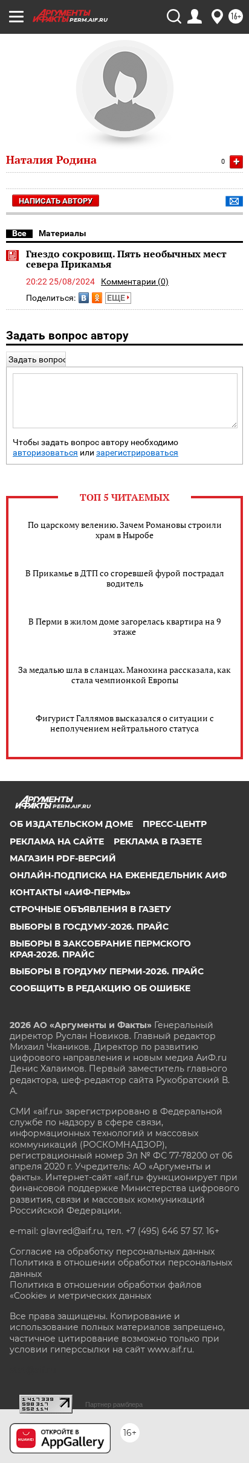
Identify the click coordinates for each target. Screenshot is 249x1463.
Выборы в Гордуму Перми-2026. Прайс (107, 971)
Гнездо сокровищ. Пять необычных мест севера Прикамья (126, 259)
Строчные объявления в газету (90, 909)
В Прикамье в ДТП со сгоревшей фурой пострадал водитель (124, 578)
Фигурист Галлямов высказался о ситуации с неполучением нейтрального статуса (125, 723)
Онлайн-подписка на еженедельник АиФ (118, 875)
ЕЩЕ (117, 298)
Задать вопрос (37, 359)
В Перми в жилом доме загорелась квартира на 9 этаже (124, 626)
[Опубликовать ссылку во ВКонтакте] (84, 297)
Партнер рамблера (114, 1404)
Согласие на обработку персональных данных (112, 1251)
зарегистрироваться (137, 453)
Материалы (62, 233)
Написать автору (55, 200)
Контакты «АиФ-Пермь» (70, 892)
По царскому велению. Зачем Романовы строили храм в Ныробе (125, 529)
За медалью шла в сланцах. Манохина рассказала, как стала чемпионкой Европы (124, 674)
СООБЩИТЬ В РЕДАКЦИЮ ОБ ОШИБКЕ (100, 988)
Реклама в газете (158, 841)
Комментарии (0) (135, 281)
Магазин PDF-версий (63, 858)
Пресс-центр (175, 823)
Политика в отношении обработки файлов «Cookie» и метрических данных (106, 1290)
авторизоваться (45, 453)
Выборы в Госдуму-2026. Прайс (89, 926)
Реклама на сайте (57, 841)
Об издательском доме (71, 823)
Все (19, 233)
